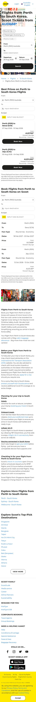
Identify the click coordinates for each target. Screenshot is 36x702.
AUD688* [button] (9, 24)
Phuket (4, 547)
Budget (4, 113)
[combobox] (18, 100)
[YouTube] (26, 651)
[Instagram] (14, 651)
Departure (7, 57)
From (6, 44)
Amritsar (4, 525)
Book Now (18, 141)
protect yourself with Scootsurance (15, 383)
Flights (13, 79)
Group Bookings (7, 621)
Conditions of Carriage (10, 633)
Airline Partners (7, 595)
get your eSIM (22, 444)
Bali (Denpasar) (7, 553)
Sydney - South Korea (9, 501)
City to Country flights (9, 677)
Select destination (11, 53)
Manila (3, 528)
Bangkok (4, 531)
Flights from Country (25, 677)
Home (3, 79)
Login (16, 4)
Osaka (3, 556)
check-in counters (14, 462)
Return (22, 57)
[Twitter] (20, 651)
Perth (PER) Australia (12, 46)
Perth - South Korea (9, 498)
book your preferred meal (18, 417)
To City (15, 674)
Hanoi (3, 566)
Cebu (3, 550)
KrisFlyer (4, 606)
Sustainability (6, 598)
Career (3, 592)
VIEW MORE (18, 572)
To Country (7, 674)
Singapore (5, 522)
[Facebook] (7, 651)
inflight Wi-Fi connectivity (18, 435)
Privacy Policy (12, 688)
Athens (4, 563)
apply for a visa (25, 375)
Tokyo (3, 541)
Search (18, 66)
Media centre (6, 588)
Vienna (4, 560)
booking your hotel (18, 406)
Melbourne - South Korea (11, 505)
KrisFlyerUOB (6, 610)
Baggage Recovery (8, 642)
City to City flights (24, 674)
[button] (13, 35)
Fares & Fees (6, 639)
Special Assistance (8, 636)
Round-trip (8, 31)
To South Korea (26, 79)
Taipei (3, 534)
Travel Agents (6, 618)
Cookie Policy (23, 693)
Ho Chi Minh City (8, 537)
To (4, 51)
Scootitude (5, 585)
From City (18, 679)
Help (3, 630)
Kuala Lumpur (6, 544)
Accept (18, 698)
